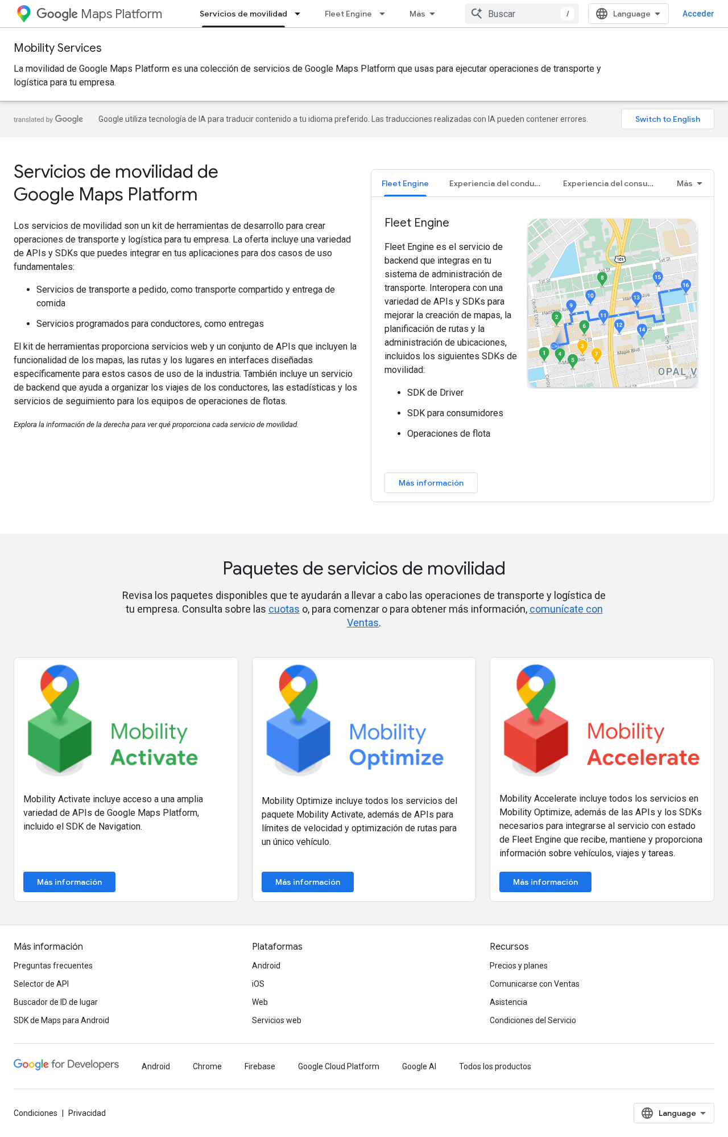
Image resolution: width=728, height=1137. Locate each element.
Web (260, 1002)
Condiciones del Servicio (533, 1020)
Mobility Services (58, 48)
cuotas (284, 609)
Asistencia (508, 1002)
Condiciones (35, 1113)
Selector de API (41, 983)
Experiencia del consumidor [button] (615, 183)
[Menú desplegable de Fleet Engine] (385, 13)
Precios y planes (519, 965)
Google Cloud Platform (338, 1066)
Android (266, 965)
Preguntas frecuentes (53, 965)
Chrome (207, 1066)
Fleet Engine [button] (405, 183)
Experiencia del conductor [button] (500, 183)
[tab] (405, 183)
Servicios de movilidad (243, 14)
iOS (258, 983)
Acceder (698, 13)
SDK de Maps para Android (61, 1020)
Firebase (260, 1066)
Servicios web (276, 1020)
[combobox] (522, 13)
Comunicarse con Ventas (535, 983)
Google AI (419, 1066)
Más (417, 14)
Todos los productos (495, 1066)
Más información (431, 483)
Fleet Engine (348, 14)
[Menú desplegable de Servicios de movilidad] (301, 13)
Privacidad (87, 1113)
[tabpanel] (542, 354)
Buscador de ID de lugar (56, 1002)
